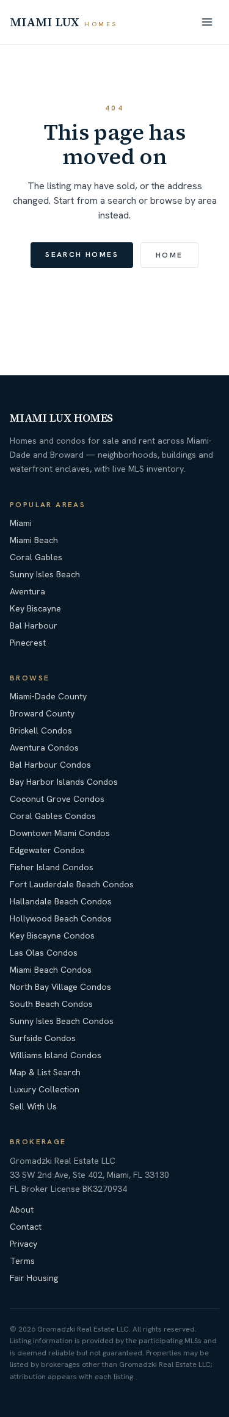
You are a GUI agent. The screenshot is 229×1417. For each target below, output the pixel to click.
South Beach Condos (51, 1003)
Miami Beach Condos (51, 969)
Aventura (27, 591)
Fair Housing (34, 1277)
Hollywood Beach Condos (61, 918)
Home (169, 255)
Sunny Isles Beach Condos (62, 1020)
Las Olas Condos (44, 952)
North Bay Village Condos (60, 986)
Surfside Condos (43, 1038)
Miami (21, 522)
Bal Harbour (33, 625)
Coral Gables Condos (53, 815)
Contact (26, 1226)
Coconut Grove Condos (57, 798)
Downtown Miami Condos (60, 832)
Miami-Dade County (48, 696)
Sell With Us (33, 1106)
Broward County (42, 713)
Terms (22, 1260)
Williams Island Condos (55, 1055)
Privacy (23, 1243)
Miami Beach (34, 540)
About (22, 1209)
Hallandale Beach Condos (61, 901)
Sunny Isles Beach (45, 574)
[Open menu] (207, 22)
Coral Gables (36, 557)
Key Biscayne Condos (52, 935)
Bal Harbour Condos (50, 764)
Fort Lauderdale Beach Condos (72, 884)
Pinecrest (28, 642)
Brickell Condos (41, 730)
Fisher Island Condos (51, 867)
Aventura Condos (44, 747)
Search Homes (81, 254)
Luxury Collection (44, 1089)
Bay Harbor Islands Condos (64, 781)
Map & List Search (45, 1072)
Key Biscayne (35, 608)
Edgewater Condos (47, 850)
